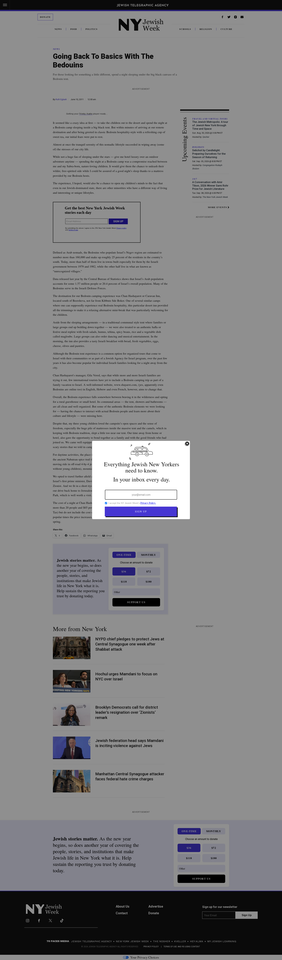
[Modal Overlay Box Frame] (141, 480)
